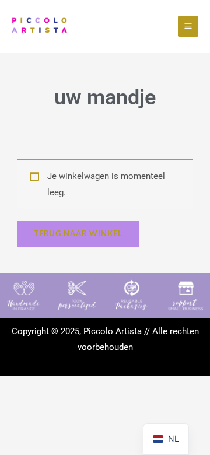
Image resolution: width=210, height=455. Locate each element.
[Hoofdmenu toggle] (188, 26)
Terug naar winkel (78, 233)
